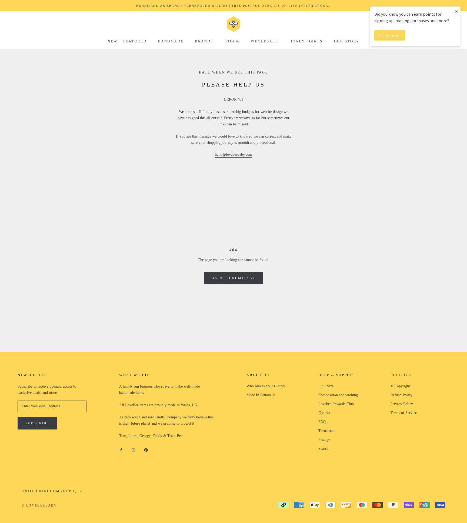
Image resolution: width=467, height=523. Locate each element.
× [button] (456, 11)
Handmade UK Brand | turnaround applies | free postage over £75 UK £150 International (233, 5)
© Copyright (400, 386)
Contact (324, 413)
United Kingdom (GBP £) (49, 491)
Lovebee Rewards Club (336, 404)
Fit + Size (325, 386)
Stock (232, 41)
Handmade (171, 41)
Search (323, 449)
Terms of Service (404, 413)
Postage (324, 440)
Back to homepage (233, 278)
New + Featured (127, 41)
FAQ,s (323, 422)
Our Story (346, 41)
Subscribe (37, 423)
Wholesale (264, 41)
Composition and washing (338, 395)
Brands (204, 41)
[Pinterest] (146, 450)
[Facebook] (121, 450)
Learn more (390, 35)
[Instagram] (133, 450)
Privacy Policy (402, 404)
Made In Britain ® (260, 395)
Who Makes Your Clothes (265, 386)
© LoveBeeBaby (39, 505)
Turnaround (327, 431)
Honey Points (305, 41)
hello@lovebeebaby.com (233, 154)
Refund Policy (401, 395)
